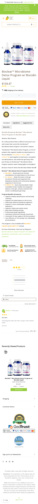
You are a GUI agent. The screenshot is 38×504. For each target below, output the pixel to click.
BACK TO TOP (19, 500)
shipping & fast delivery (13, 90)
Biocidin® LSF (14, 226)
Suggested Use (27, 123)
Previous (2, 47)
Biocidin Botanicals (23, 116)
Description (6, 123)
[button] (31, 24)
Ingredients (16, 123)
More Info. (6, 127)
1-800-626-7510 (28, 2)
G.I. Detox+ (22, 155)
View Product (19, 389)
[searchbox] (19, 295)
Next (35, 47)
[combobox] (18, 24)
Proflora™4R (5, 157)
